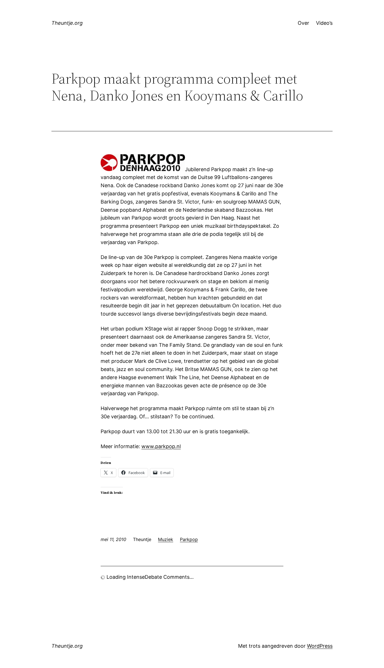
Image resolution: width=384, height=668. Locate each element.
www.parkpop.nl (161, 446)
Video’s (324, 23)
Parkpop (189, 539)
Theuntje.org (67, 23)
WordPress (320, 646)
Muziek (165, 539)
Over (303, 23)
